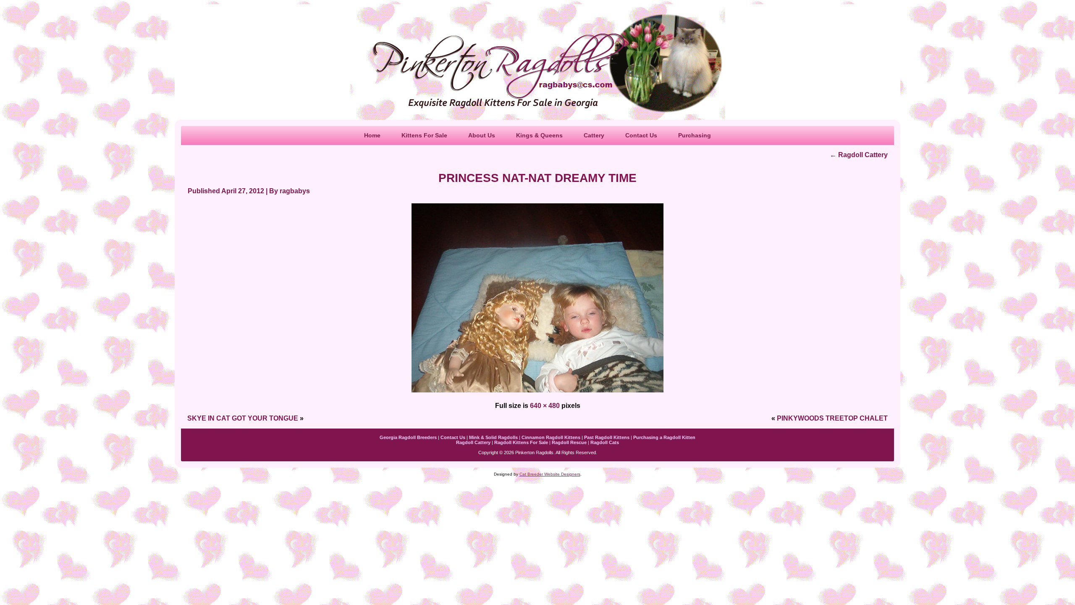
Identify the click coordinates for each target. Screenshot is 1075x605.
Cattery (594, 135)
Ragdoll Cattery (859, 154)
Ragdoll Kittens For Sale (521, 442)
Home (372, 135)
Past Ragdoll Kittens (606, 437)
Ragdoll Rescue (569, 442)
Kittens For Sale (424, 135)
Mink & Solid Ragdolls (493, 437)
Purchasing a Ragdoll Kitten (664, 437)
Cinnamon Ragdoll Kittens (551, 437)
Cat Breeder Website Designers (549, 474)
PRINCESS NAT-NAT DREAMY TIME (537, 177)
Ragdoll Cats (604, 442)
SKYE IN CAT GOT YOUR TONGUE (242, 418)
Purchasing (694, 135)
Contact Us (641, 135)
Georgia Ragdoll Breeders (408, 437)
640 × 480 (545, 405)
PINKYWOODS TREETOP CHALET (832, 418)
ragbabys (295, 191)
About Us (481, 135)
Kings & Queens (539, 135)
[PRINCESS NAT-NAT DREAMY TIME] (537, 393)
